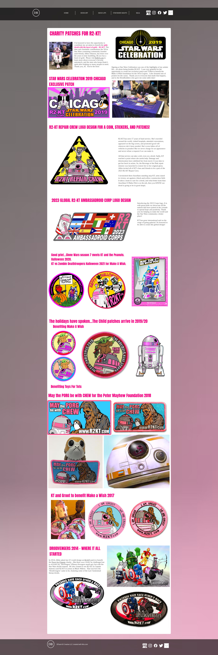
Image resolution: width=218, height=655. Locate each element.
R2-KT (87, 560)
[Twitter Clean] (165, 12)
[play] (163, 115)
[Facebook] (159, 12)
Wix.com (85, 644)
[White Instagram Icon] (154, 12)
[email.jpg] (170, 12)
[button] (140, 99)
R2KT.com (99, 58)
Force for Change (58, 562)
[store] (148, 12)
